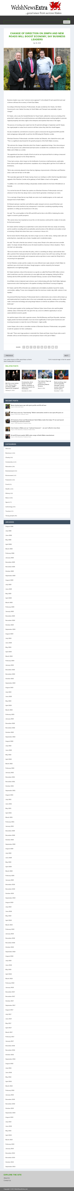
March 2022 (9, 763)
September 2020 (10, 844)
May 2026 (8, 539)
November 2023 (10, 674)
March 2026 (9, 549)
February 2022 (10, 768)
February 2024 (10, 660)
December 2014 (10, 1153)
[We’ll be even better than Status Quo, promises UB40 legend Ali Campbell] (13, 375)
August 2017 (9, 1010)
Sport (7, 502)
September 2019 (10, 898)
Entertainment (10, 471)
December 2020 (10, 830)
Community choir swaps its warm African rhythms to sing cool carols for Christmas (28, 385)
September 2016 (10, 1059)
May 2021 (8, 808)
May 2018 (8, 969)
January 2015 (10, 1148)
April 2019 (9, 920)
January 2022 (10, 772)
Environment (9, 475)
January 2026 (10, 557)
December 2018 (10, 938)
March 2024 (9, 656)
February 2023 (10, 714)
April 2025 (9, 598)
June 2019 (9, 911)
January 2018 (10, 987)
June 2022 (9, 750)
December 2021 (10, 777)
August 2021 (9, 795)
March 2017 (9, 1032)
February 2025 (10, 607)
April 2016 (9, 1081)
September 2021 (10, 790)
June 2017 (9, 1019)
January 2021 (10, 826)
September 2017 (10, 1005)
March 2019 (9, 925)
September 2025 (10, 575)
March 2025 (9, 602)
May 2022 (8, 754)
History (8, 493)
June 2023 (9, 696)
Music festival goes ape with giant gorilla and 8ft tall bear (28, 405)
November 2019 (10, 889)
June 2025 (9, 589)
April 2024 (9, 651)
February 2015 (10, 1144)
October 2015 (10, 1108)
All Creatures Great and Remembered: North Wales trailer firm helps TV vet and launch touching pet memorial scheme (37, 420)
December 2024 (10, 616)
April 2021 (9, 813)
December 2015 (10, 1099)
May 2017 (8, 1023)
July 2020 (8, 853)
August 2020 (9, 848)
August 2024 (9, 634)
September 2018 (10, 951)
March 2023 (9, 710)
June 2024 (9, 642)
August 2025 (9, 580)
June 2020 (9, 857)
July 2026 (8, 531)
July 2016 (8, 1068)
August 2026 (9, 526)
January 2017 (10, 1041)
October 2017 (10, 1001)
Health (30, 429)
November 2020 (10, 835)
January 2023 (10, 719)
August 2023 (9, 687)
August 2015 (9, 1117)
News (22, 407)
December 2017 (10, 992)
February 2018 (10, 983)
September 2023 (10, 683)
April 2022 (9, 759)
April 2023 (9, 705)
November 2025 (10, 566)
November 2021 (10, 781)
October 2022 (10, 732)
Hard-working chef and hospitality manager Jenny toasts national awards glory (60, 385)
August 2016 (9, 1063)
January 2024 (10, 665)
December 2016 (10, 1045)
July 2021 (8, 799)
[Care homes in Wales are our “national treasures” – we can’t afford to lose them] (8, 429)
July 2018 (8, 960)
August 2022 (9, 741)
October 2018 (10, 947)
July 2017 (8, 1014)
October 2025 (10, 571)
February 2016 (10, 1090)
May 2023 (8, 701)
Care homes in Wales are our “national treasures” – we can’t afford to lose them (35, 428)
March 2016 (9, 1086)
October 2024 (10, 625)
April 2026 (9, 544)
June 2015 (9, 1126)
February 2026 (10, 553)
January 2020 (10, 880)
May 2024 (8, 647)
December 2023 (10, 669)
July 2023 (8, 692)
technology (9, 506)
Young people (10, 515)
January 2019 (10, 933)
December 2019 (10, 884)
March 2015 (9, 1139)
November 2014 (10, 1157)
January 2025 (10, 611)
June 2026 (9, 535)
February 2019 (10, 929)
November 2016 (10, 1050)
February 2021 (10, 822)
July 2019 (8, 907)
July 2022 (8, 745)
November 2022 (10, 728)
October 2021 (10, 786)
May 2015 (8, 1130)
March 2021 (9, 817)
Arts (19, 407)
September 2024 (10, 629)
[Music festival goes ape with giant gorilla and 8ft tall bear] (8, 406)
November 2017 (10, 996)
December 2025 (10, 562)
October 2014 (10, 1162)
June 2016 (9, 1072)
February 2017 (10, 1036)
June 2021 (9, 804)
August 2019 (9, 902)
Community (9, 462)
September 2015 (10, 1112)
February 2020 (10, 875)
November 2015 (10, 1104)
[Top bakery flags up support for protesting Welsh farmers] (45, 374)
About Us (7, 1178)
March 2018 (9, 978)
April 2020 (9, 866)
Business (20, 423)
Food (7, 484)
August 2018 (9, 956)
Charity (8, 457)
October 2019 (10, 893)
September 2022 (10, 737)
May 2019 (8, 916)
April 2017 (9, 1027)
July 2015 (8, 1121)
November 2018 (10, 942)
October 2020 (10, 839)
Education (9, 466)
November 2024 (10, 620)
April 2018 (9, 974)
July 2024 (8, 638)
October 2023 (10, 678)
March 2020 (9, 871)
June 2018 (9, 965)
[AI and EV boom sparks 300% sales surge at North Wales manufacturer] (8, 436)
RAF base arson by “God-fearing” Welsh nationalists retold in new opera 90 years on (37, 412)
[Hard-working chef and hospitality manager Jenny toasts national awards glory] (61, 374)
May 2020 (8, 862)
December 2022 (10, 723)
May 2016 (8, 1077)
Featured (23, 414)
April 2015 (9, 1135)
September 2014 (10, 1166)
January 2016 (10, 1095)
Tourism (8, 511)
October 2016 (10, 1054)
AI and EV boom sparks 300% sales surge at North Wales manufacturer (32, 435)
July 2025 (8, 584)
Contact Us (7, 1180)
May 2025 (8, 593)
